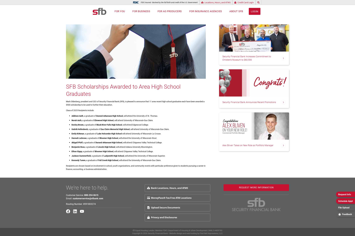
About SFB (236, 11)
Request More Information (256, 187)
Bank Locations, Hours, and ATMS (169, 188)
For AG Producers (170, 11)
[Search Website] (258, 2)
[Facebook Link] (69, 212)
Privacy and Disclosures (164, 217)
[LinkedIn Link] (76, 212)
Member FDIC (161, 230)
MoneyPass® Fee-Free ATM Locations (171, 197)
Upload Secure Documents (165, 207)
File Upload (343, 207)
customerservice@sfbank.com (88, 198)
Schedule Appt (345, 201)
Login (254, 11)
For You (120, 11)
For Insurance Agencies (205, 11)
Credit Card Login (246, 2)
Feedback (347, 214)
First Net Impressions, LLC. (211, 233)
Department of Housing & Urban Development (187, 230)
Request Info (344, 194)
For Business (141, 11)
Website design (175, 233)
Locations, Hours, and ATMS (218, 2)
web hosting (191, 233)
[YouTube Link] (83, 212)
